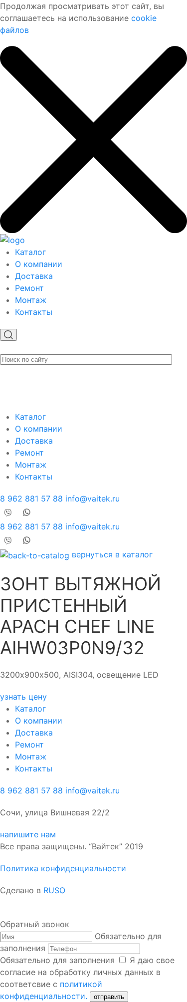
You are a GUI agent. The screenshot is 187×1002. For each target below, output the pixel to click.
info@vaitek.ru (92, 498)
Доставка (34, 276)
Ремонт (29, 288)
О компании (38, 264)
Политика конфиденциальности (63, 868)
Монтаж (30, 300)
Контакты (33, 312)
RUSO (54, 890)
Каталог (30, 252)
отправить (109, 997)
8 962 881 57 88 (31, 498)
